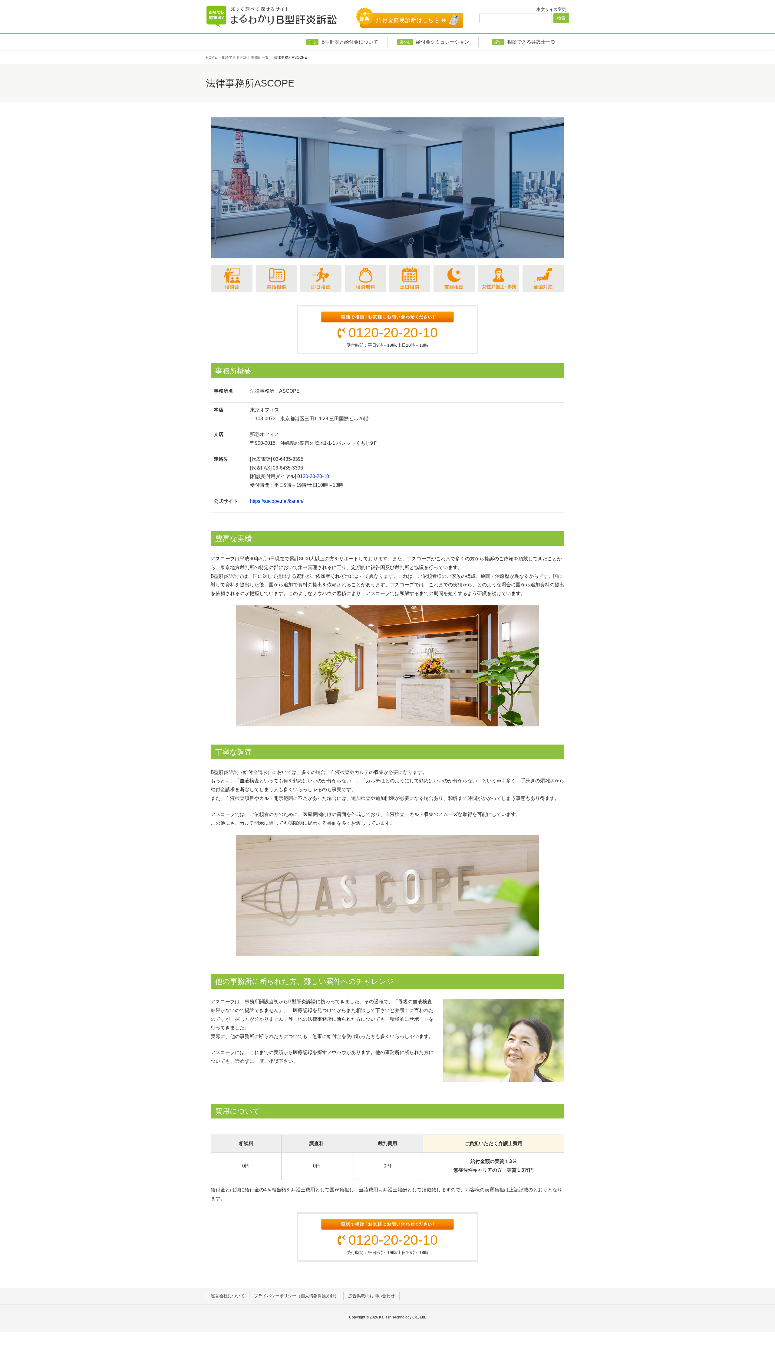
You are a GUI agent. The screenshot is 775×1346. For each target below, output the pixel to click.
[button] (228, 188)
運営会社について (228, 1295)
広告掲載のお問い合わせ (371, 1295)
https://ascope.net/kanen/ (276, 501)
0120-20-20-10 (393, 332)
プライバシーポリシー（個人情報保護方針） (296, 1295)
